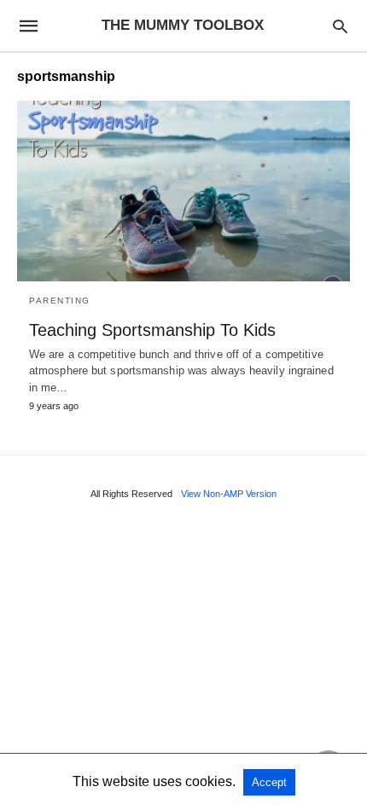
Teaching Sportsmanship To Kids (152, 330)
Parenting (59, 300)
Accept (269, 782)
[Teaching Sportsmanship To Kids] (183, 191)
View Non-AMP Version (229, 494)
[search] (340, 26)
